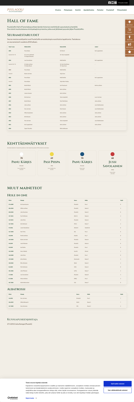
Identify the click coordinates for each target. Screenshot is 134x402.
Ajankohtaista (88, 10)
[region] (67, 88)
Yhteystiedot (122, 10)
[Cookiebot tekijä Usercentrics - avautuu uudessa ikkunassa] (12, 398)
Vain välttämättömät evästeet (117, 390)
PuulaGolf (110, 10)
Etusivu (58, 10)
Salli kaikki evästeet (117, 384)
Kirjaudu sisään (123, 3)
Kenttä (78, 10)
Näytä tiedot (30, 398)
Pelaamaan (68, 10)
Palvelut (100, 10)
